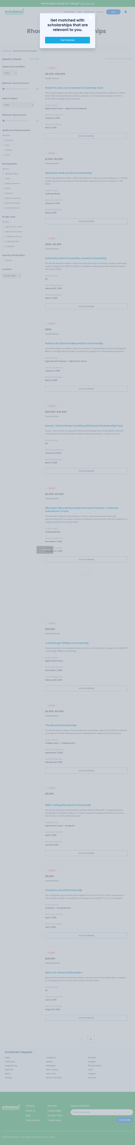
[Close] (91, 17)
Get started (67, 40)
